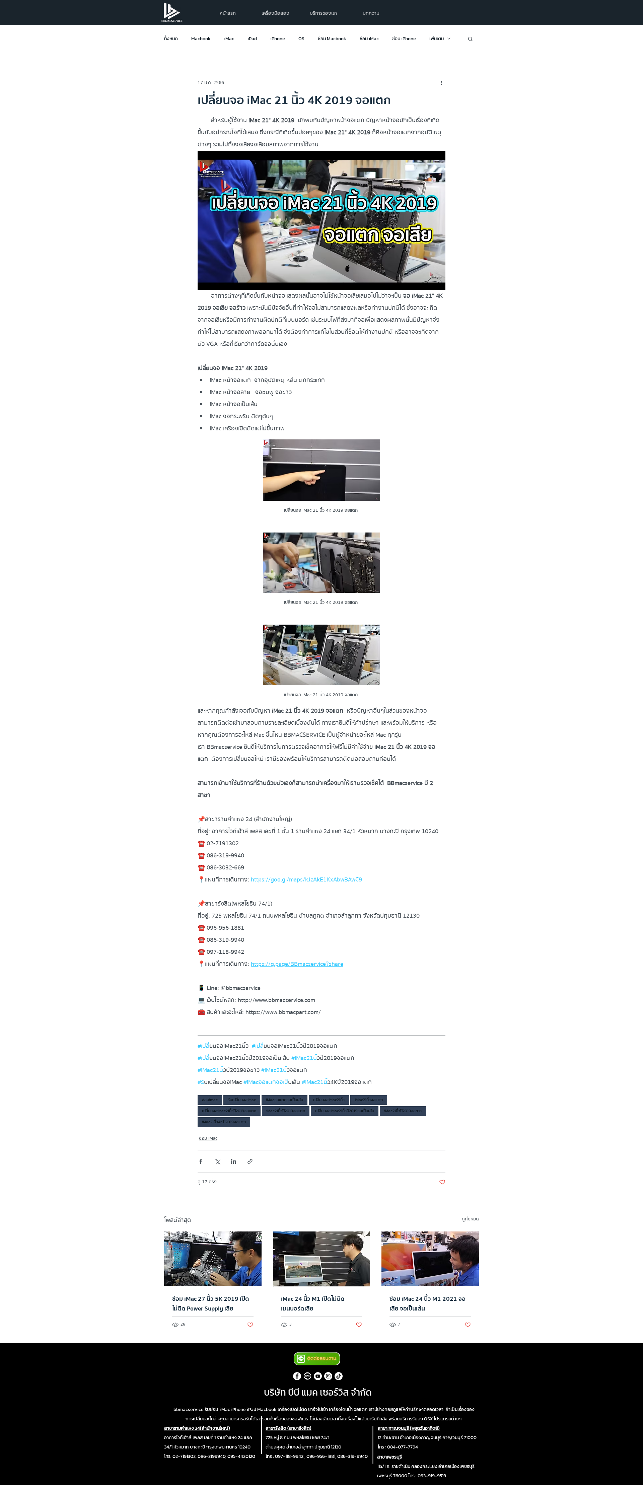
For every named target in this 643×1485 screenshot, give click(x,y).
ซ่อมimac (210, 1100)
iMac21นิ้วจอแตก (369, 1100)
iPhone (277, 39)
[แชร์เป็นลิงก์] (250, 1161)
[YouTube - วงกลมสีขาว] (318, 1376)
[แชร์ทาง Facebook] (201, 1161)
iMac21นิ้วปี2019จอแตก (285, 1111)
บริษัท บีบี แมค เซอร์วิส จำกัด (318, 1392)
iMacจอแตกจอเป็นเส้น (284, 1100)
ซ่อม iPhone (404, 39)
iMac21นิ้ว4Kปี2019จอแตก (224, 1122)
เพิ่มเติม (436, 39)
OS (301, 39)
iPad (252, 39)
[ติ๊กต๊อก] (339, 1376)
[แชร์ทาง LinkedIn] (233, 1161)
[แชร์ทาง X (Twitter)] (217, 1161)
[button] (323, 13)
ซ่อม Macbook (332, 39)
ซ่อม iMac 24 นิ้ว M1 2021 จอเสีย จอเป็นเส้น (427, 1304)
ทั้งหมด (171, 39)
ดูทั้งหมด (470, 1219)
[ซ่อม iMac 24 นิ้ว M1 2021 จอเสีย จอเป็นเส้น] (430, 1258)
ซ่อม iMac (369, 39)
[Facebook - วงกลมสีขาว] (297, 1376)
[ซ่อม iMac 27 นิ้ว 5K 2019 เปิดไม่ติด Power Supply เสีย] (213, 1258)
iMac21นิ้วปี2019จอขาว (403, 1111)
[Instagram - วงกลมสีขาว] (328, 1376)
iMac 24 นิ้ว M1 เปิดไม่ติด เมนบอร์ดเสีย (313, 1304)
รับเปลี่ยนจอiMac (242, 1100)
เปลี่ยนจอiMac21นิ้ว (329, 1100)
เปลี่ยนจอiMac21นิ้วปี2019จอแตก (229, 1111)
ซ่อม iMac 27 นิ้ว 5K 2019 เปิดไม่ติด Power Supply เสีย (210, 1304)
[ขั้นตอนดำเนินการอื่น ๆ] (441, 83)
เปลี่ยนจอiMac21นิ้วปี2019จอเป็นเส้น (344, 1111)
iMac (229, 39)
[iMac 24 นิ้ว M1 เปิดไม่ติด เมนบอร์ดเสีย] (321, 1258)
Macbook (201, 39)
